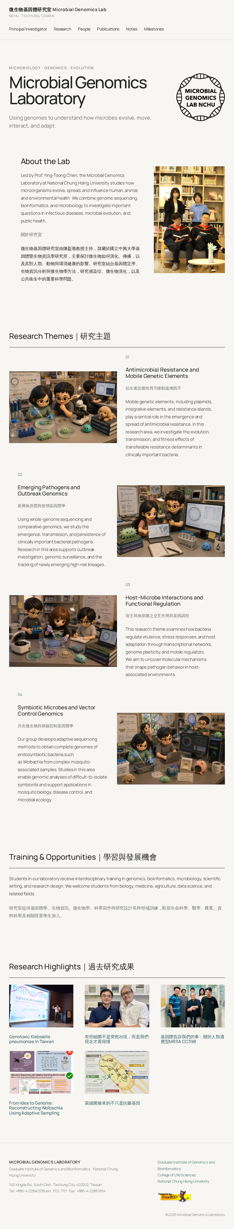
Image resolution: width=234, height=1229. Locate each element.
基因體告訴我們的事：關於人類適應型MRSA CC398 (193, 1039)
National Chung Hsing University (183, 1181)
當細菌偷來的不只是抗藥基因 (112, 1103)
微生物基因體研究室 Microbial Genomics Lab (58, 9)
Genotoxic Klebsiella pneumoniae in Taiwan (31, 1039)
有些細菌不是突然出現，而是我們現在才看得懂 (117, 1039)
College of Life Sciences (177, 1174)
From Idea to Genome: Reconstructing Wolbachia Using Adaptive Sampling (36, 1108)
